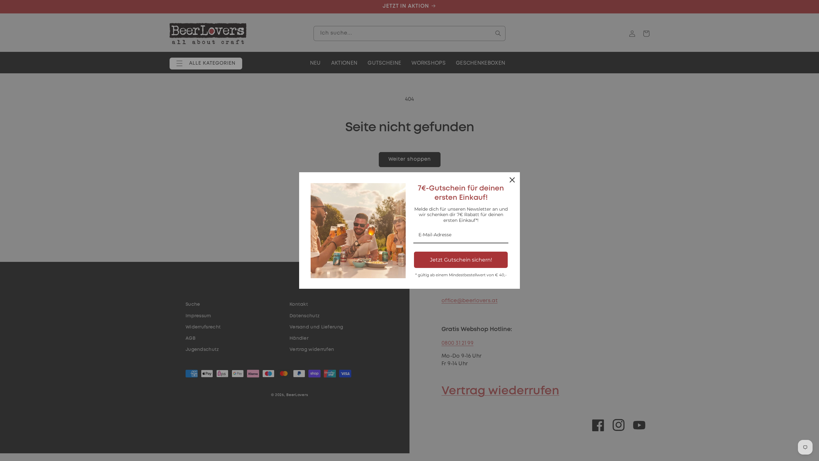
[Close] (512, 180)
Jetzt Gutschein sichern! (461, 260)
